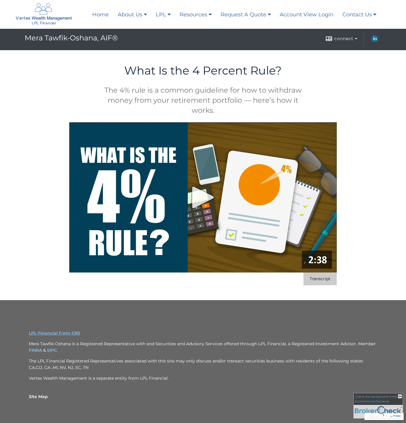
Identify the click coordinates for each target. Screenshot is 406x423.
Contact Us (357, 14)
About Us (130, 14)
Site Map (38, 396)
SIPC (52, 350)
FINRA (36, 350)
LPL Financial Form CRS (54, 333)
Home (100, 14)
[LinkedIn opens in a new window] (374, 40)
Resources (193, 14)
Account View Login (306, 14)
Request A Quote (243, 14)
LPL (161, 14)
